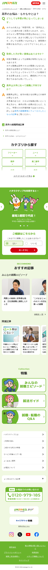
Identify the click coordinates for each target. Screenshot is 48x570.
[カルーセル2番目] (24, 225)
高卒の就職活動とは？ (12, 130)
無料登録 (36, 3)
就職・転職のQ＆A (25, 9)
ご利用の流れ (9, 441)
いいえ (34, 243)
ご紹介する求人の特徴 (12, 447)
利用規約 (35, 552)
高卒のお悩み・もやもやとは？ (15, 136)
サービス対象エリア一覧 (13, 454)
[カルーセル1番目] (20, 225)
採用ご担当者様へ (13, 556)
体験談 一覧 (38, 314)
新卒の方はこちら (24, 526)
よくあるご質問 (9, 461)
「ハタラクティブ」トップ (9, 9)
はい (15, 243)
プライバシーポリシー (12, 552)
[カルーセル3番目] (27, 225)
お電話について (9, 467)
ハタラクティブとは (11, 434)
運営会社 (12, 547)
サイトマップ (24, 560)
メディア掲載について (35, 556)
